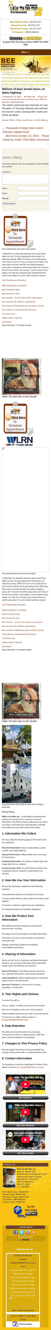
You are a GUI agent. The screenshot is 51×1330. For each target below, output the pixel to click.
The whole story (8, 314)
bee (41, 97)
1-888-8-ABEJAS (31, 32)
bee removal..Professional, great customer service (23, 306)
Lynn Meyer (7, 322)
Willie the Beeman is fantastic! (14, 285)
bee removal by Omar (11, 290)
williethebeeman (17, 102)
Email (5, 193)
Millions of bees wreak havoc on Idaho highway (28, 120)
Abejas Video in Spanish (12, 318)
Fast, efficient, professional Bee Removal (19, 310)
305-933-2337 (35, 22)
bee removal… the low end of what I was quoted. (22, 298)
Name (5, 188)
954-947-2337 (34, 25)
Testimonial (30, 97)
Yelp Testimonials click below (14, 280)
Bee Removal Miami (25, 99)
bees (37, 99)
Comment (6, 172)
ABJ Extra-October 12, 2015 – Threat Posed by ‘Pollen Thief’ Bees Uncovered (26, 139)
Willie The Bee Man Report (23, 1310)
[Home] (25, 8)
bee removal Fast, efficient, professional (18, 302)
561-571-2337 (35, 29)
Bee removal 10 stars (11, 294)
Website (5, 198)
